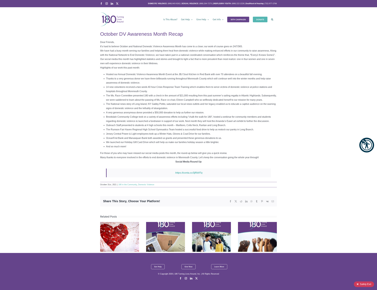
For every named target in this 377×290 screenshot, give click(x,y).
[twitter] (196, 278)
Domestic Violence (146, 184)
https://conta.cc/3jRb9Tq (188, 172)
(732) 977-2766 (270, 4)
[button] (366, 145)
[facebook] (180, 278)
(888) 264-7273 (205, 4)
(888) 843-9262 (173, 4)
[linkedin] (191, 278)
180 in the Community (127, 184)
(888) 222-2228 (238, 4)
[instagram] (186, 278)
